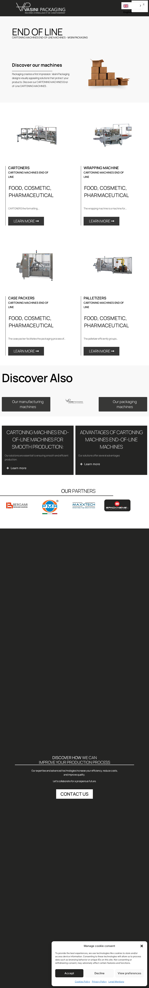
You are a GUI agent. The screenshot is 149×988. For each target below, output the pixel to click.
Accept (69, 973)
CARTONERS (19, 167)
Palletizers (95, 298)
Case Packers (21, 298)
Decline (99, 973)
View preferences (129, 973)
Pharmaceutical (31, 195)
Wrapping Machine (101, 167)
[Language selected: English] (132, 5)
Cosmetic (37, 187)
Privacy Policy (99, 981)
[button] (142, 946)
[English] (132, 5)
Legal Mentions (116, 981)
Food (15, 187)
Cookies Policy (82, 981)
